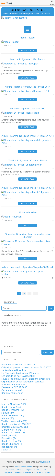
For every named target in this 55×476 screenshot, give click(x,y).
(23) (16, 424)
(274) (11, 407)
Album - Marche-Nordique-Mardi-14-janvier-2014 (28, 187)
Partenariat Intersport (13, 384)
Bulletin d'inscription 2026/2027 (18, 364)
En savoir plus (27, 50)
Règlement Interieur (12, 393)
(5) (11, 441)
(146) (8, 412)
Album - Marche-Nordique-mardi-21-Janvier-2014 (28, 135)
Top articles (9, 469)
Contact (20, 469)
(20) (15, 426)
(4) (12, 443)
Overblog (45, 461)
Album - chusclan (28, 212)
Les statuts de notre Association (18, 375)
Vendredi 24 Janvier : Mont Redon (27, 108)
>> (35, 293)
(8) (9, 435)
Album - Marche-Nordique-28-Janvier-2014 (27, 86)
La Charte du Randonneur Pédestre (20, 373)
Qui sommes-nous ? (11, 390)
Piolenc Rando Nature (27, 10)
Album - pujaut (27, 37)
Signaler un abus (33, 469)
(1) (6, 449)
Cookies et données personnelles (17, 472)
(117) (12, 415)
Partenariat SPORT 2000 (14, 387)
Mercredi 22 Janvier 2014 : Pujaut (27, 59)
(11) (13, 429)
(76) (7, 418)
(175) (13, 409)
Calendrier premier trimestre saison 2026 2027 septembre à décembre (26, 369)
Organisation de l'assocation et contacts (22, 381)
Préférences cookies (42, 472)
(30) (14, 421)
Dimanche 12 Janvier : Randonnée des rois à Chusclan (27, 235)
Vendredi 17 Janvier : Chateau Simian (27, 160)
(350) (13, 404)
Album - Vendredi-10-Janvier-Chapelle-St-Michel (27, 267)
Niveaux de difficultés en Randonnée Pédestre (25, 378)
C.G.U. (45, 469)
